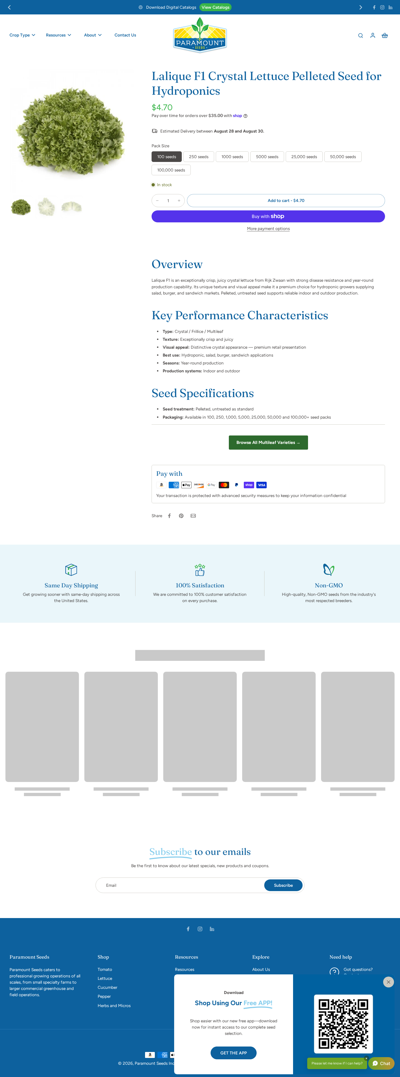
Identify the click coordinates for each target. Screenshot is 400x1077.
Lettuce (105, 978)
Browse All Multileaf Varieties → (268, 442)
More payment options (268, 228)
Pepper (104, 996)
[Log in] (373, 35)
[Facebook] (374, 7)
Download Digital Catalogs (171, 7)
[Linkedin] (390, 7)
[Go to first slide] (361, 7)
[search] (361, 35)
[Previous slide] (9, 7)
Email (111, 885)
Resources (184, 969)
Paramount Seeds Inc (154, 1063)
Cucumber (107, 987)
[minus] (157, 200)
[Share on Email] (193, 516)
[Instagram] (382, 7)
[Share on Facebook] (169, 516)
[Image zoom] (72, 131)
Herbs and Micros (114, 1005)
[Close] (387, 981)
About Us (261, 969)
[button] (286, 200)
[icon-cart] (384, 35)
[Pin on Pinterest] (181, 516)
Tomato (105, 969)
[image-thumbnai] (21, 207)
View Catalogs (215, 7)
